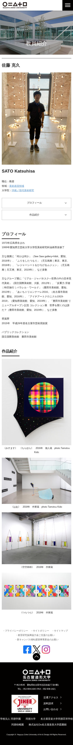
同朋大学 (31, 718)
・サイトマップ (60, 630)
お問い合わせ (50, 709)
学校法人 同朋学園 (10, 718)
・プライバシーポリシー (15, 630)
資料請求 (48, 703)
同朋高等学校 (65, 718)
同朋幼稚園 (17, 724)
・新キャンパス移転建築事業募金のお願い (36, 639)
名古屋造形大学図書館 (54, 724)
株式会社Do (35, 724)
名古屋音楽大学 (49, 718)
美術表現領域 (16, 186)
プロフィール (34, 202)
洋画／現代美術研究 (23, 190)
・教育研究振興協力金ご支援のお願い (35, 635)
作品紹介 (34, 214)
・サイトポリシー (40, 630)
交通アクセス (50, 697)
